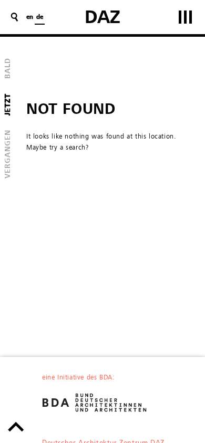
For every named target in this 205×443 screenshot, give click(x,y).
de (39, 17)
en (29, 17)
